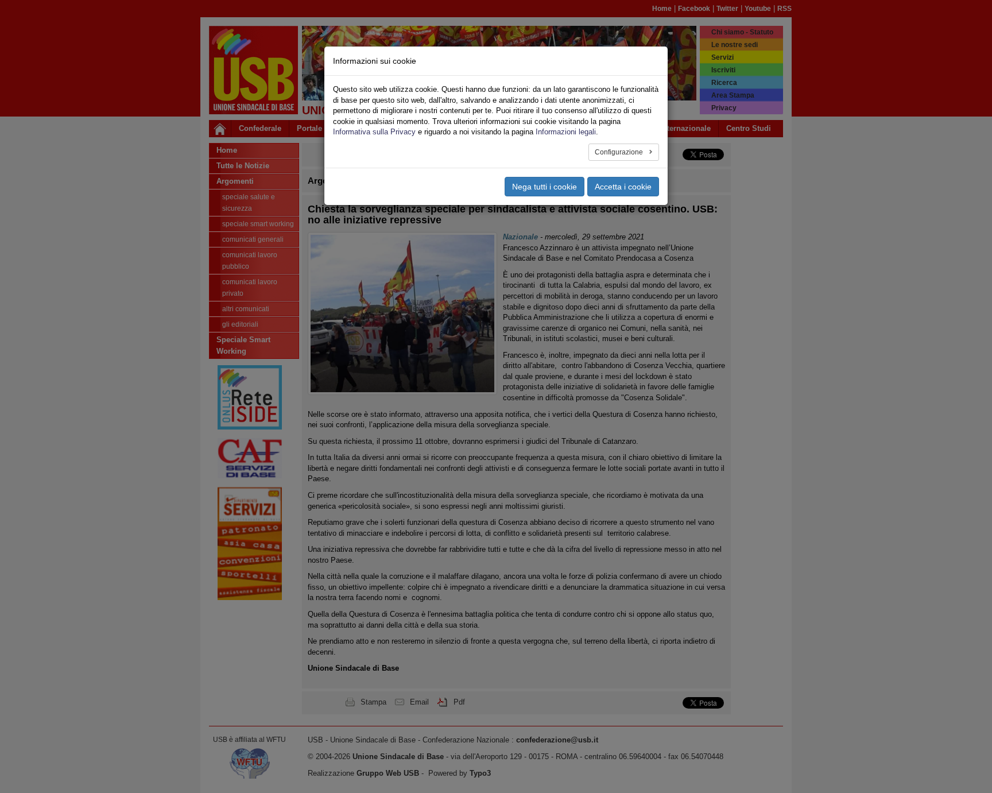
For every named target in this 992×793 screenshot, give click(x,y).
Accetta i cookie (623, 186)
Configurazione (620, 152)
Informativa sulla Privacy (374, 131)
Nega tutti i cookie (544, 186)
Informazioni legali (566, 131)
